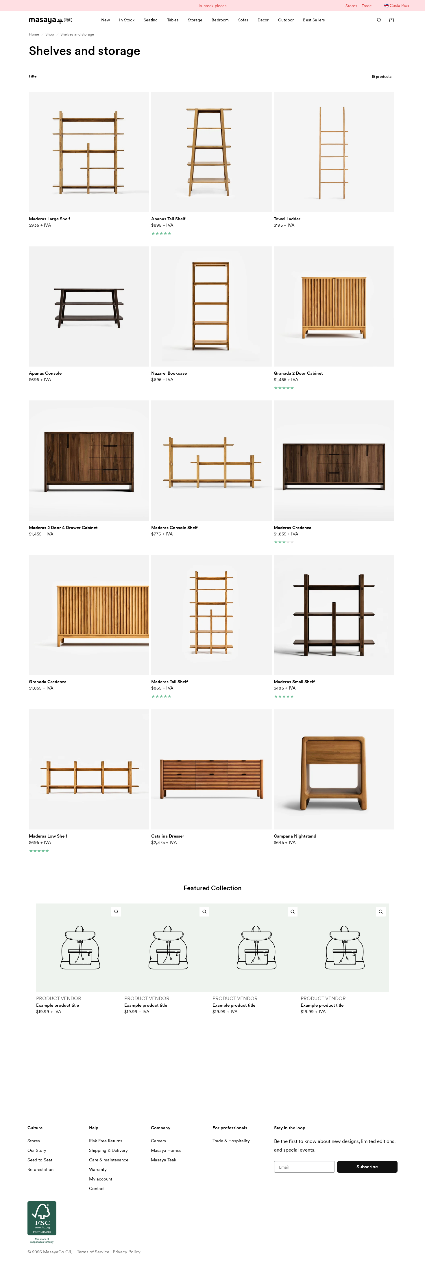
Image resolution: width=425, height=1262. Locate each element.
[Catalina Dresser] (211, 769)
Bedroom (220, 20)
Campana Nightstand (295, 836)
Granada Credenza (47, 681)
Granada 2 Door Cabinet (298, 373)
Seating (151, 20)
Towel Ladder (287, 218)
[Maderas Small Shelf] (334, 615)
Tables (173, 20)
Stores (351, 5)
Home (34, 34)
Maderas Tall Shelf (169, 681)
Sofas (243, 20)
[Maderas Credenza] (334, 460)
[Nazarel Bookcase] (211, 306)
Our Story (36, 1150)
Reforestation (40, 1169)
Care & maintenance (108, 1160)
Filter (33, 76)
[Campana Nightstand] (334, 769)
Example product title (57, 1005)
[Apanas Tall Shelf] (211, 152)
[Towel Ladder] (334, 152)
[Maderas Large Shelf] (89, 152)
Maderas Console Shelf (174, 527)
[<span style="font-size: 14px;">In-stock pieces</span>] (212, 5)
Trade (367, 5)
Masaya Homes (166, 1150)
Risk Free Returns (105, 1140)
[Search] (377, 20)
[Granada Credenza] (89, 615)
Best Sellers (314, 20)
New (105, 20)
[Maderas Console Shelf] (211, 460)
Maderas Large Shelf (49, 218)
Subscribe (367, 1166)
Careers (158, 1140)
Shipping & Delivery (108, 1150)
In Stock (126, 20)
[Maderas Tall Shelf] (211, 615)
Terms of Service (93, 1251)
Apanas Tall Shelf (168, 218)
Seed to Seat (39, 1160)
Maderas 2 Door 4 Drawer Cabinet (63, 527)
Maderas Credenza (292, 527)
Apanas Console (45, 373)
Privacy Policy (127, 1251)
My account (100, 1179)
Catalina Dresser (167, 836)
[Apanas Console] (89, 306)
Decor (263, 20)
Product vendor (58, 998)
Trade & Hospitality (231, 1140)
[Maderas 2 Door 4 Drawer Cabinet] (89, 460)
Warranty (98, 1169)
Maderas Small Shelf (294, 681)
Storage (195, 20)
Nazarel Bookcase (169, 373)
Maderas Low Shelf (48, 836)
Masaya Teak (163, 1160)
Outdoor (286, 20)
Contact (97, 1188)
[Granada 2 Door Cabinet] (334, 306)
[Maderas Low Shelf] (89, 769)
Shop (49, 34)
